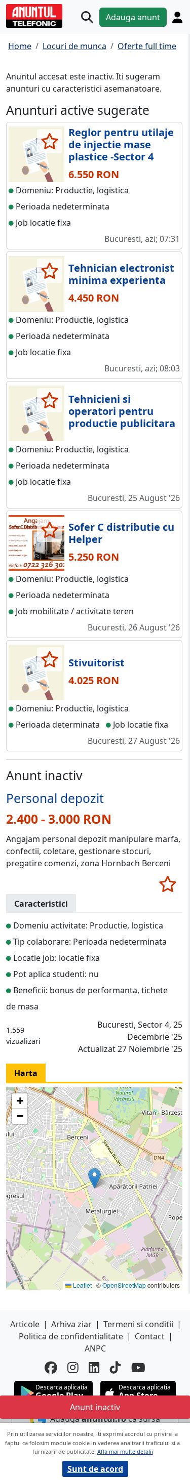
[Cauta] (86, 17)
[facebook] (51, 1368)
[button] (94, 1178)
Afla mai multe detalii (125, 1451)
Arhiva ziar (71, 1324)
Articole (25, 1324)
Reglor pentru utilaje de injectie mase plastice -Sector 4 (121, 144)
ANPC (95, 1348)
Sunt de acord (95, 1468)
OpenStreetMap (124, 1285)
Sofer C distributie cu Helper (121, 533)
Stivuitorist (96, 662)
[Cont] (177, 17)
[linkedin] (94, 1368)
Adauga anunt (133, 17)
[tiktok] (115, 1368)
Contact (150, 1336)
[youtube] (138, 1368)
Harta (25, 1073)
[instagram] (73, 1368)
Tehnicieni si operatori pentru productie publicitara (121, 411)
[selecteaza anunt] (49, 141)
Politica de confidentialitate (71, 1336)
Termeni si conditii (138, 1324)
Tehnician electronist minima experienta (121, 274)
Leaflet (81, 1285)
